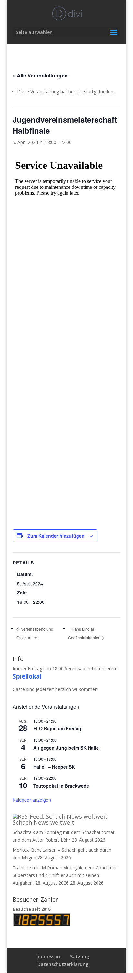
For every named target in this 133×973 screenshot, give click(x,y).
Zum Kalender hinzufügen (56, 535)
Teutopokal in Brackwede (61, 786)
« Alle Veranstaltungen (40, 75)
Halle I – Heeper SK (54, 767)
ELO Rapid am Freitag (57, 728)
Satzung (79, 956)
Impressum (49, 956)
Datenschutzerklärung (62, 964)
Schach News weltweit (43, 822)
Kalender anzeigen (32, 799)
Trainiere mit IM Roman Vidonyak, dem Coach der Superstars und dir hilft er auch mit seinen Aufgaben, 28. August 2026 (65, 875)
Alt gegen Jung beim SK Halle (66, 748)
